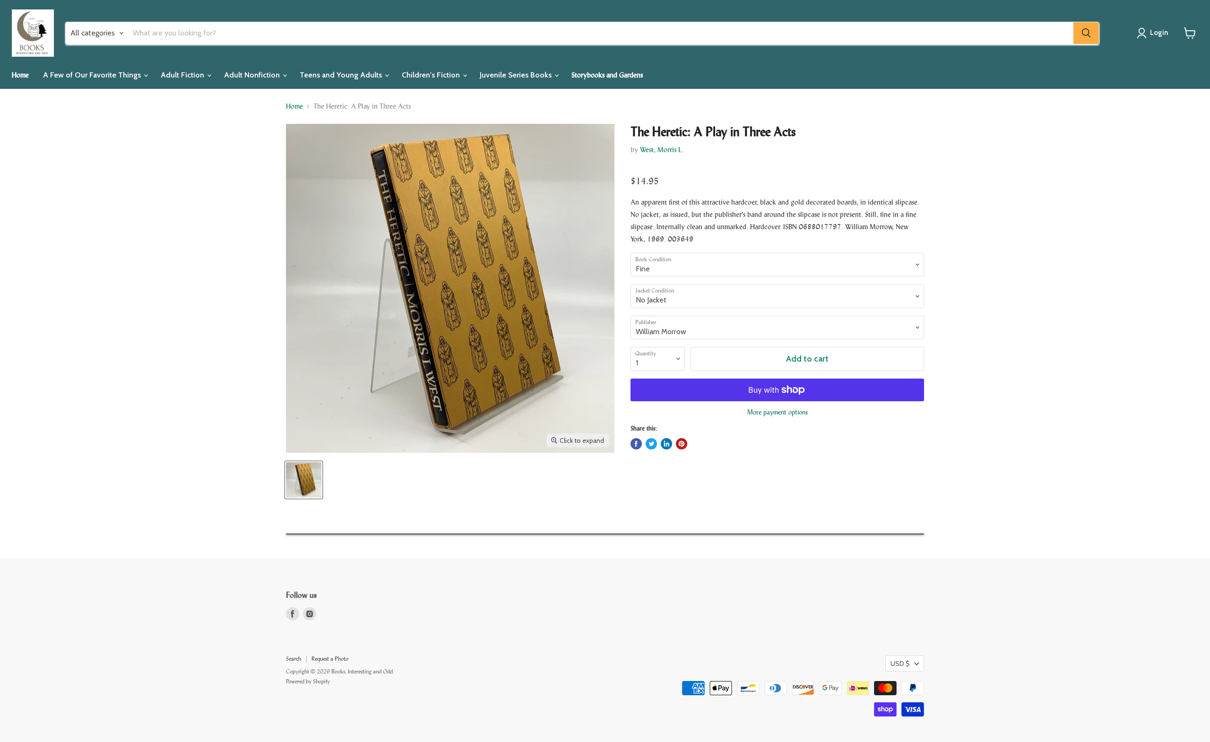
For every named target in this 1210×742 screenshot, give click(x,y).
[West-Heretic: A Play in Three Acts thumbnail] (303, 480)
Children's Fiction (432, 74)
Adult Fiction (183, 74)
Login (1159, 32)
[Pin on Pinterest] (681, 443)
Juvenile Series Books (516, 74)
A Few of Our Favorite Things (93, 74)
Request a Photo (329, 659)
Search (293, 659)
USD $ (900, 663)
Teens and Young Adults (342, 74)
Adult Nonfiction (253, 74)
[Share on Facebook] (636, 443)
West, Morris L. (661, 149)
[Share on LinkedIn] (666, 443)
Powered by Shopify (308, 681)
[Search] (1086, 33)
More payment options (777, 412)
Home (20, 74)
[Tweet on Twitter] (651, 443)
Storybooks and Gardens (607, 74)
